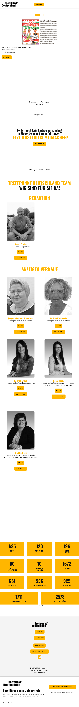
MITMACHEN (39, 4)
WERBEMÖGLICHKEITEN (39, 651)
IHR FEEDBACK (39, 645)
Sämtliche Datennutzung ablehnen (62, 692)
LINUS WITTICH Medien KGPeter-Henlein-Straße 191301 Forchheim (39, 670)
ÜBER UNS (39, 631)
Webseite (6, 57)
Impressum (15, 703)
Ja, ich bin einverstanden (62, 687)
